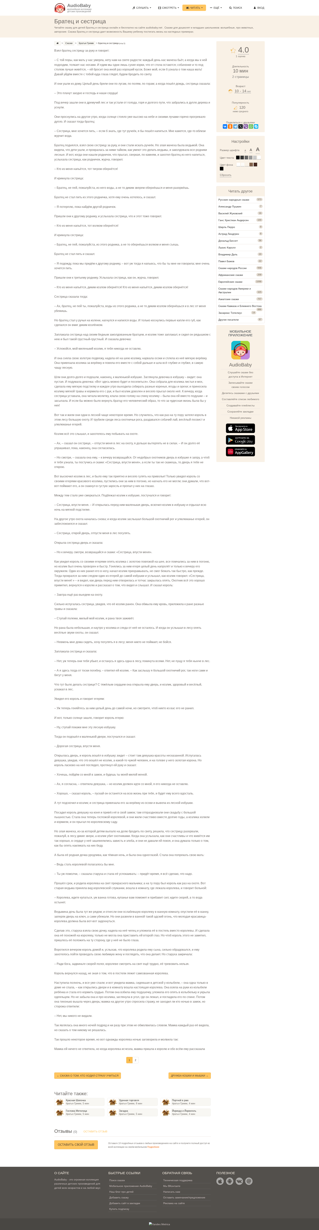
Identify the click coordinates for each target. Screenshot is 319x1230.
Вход (260, 7)
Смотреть (169, 7)
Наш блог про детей (121, 1191)
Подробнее (153, 1147)
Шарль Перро (226, 227)
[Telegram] (235, 126)
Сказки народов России (232, 268)
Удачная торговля (129, 1100)
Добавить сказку (119, 1197)
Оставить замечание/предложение (184, 1197)
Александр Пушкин (229, 206)
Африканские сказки (230, 274)
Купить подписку (119, 1208)
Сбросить (225, 174)
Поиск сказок (117, 1180)
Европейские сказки (230, 281)
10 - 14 (243, 91)
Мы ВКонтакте (171, 1186)
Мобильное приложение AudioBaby (130, 1186)
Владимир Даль (227, 254)
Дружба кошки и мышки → (189, 1075)
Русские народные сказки (233, 199)
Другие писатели (228, 319)
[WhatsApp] (251, 126)
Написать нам (171, 1191)
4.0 (243, 50)
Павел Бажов (226, 261)
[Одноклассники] (230, 126)
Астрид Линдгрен (228, 233)
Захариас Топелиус (230, 312)
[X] (240, 126)
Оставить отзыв (95, 1131)
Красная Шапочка (76, 1100)
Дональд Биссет (228, 240)
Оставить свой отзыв (76, 1144)
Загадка (123, 1110)
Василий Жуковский (230, 213)
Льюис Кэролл (227, 247)
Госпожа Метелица (76, 1110)
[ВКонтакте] (225, 126)
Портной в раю (180, 1100)
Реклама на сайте (174, 1203)
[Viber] (245, 126)
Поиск (237, 7)
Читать (195, 7)
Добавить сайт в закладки (124, 1203)
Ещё (216, 7)
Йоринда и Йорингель (184, 1110)
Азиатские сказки (228, 299)
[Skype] (256, 126)
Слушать (142, 7)
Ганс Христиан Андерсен (233, 220)
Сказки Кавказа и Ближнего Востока (240, 305)
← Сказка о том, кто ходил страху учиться (88, 1075)
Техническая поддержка (177, 1180)
